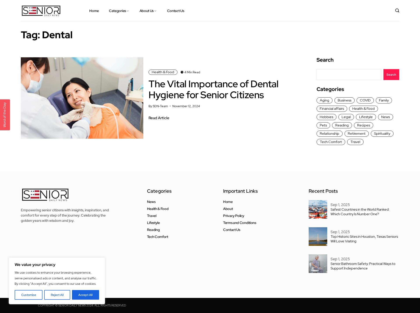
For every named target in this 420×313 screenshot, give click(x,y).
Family (384, 100)
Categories (117, 11)
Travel (355, 142)
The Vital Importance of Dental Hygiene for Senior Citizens (213, 89)
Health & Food (163, 72)
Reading (342, 125)
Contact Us (175, 11)
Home (94, 11)
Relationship (329, 133)
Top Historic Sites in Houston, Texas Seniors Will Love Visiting (364, 238)
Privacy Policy (233, 216)
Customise (28, 295)
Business (344, 100)
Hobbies (326, 117)
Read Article (159, 117)
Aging (324, 100)
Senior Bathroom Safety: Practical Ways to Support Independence (363, 266)
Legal (346, 117)
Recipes (363, 125)
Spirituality (382, 133)
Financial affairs (332, 108)
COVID (365, 100)
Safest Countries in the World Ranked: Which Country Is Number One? (360, 211)
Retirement (357, 133)
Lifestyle (366, 117)
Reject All (57, 295)
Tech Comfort (331, 142)
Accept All (85, 295)
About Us (147, 11)
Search (325, 60)
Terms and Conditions (239, 223)
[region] (57, 280)
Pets (323, 125)
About (228, 209)
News (385, 117)
